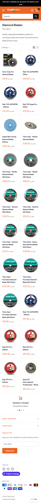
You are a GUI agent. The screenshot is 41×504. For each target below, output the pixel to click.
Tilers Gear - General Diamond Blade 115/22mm (10, 244)
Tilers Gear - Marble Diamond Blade (30, 138)
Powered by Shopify (8, 499)
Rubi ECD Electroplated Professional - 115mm (30, 382)
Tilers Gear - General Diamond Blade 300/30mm (10, 209)
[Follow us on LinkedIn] (12, 469)
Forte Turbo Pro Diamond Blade (8, 73)
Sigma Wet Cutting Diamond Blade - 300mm (9, 139)
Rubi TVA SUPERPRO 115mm (30, 73)
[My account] (32, 10)
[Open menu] (3, 10)
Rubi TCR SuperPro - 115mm (30, 105)
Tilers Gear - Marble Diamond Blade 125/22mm (9, 174)
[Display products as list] (38, 47)
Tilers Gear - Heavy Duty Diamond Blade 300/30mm (30, 244)
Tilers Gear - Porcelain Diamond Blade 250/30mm (30, 279)
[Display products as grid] (34, 47)
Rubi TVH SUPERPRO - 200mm (30, 313)
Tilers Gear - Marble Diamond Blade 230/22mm (30, 174)
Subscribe (10, 451)
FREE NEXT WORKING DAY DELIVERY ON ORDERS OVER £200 (20, 3)
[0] (36, 10)
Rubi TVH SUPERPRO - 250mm (10, 105)
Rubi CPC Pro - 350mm (7, 348)
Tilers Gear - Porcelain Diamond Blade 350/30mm (9, 279)
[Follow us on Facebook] (3, 469)
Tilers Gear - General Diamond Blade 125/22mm (30, 209)
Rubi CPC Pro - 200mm (7, 380)
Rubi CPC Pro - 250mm (28, 348)
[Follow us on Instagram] (8, 469)
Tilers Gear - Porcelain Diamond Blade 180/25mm (9, 314)
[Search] (36, 16)
